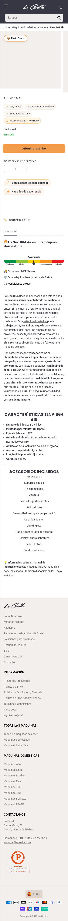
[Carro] (60, 7)
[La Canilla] (34, 7)
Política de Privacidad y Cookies (22, 698)
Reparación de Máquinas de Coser (24, 633)
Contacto (9, 662)
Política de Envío (13, 686)
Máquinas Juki (12, 787)
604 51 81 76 (26, 838)
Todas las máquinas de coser (21, 734)
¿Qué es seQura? (13, 715)
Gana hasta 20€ (13, 656)
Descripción (10, 231)
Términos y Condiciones (17, 703)
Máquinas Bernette (15, 798)
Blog (6, 650)
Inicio (7, 27)
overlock (35, 295)
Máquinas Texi (12, 792)
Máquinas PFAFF (14, 804)
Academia (9, 627)
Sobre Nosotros (13, 616)
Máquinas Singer (13, 769)
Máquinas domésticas (24, 27)
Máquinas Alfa (12, 764)
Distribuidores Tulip (15, 644)
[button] (6, 6)
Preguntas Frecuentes (17, 680)
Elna (10, 295)
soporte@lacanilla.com (17, 842)
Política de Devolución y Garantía (23, 692)
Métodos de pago (14, 621)
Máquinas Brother (14, 775)
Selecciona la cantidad (20, 161)
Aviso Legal (10, 709)
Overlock (43, 27)
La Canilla (43, 916)
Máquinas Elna (12, 781)
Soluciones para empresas (19, 639)
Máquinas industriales (17, 745)
